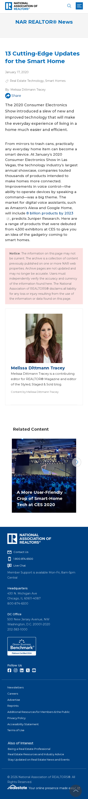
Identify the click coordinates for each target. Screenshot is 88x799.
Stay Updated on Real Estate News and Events (38, 759)
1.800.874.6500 (23, 558)
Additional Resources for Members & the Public (38, 711)
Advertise (13, 699)
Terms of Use (15, 730)
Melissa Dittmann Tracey (28, 89)
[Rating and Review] (21, 654)
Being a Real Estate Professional (29, 748)
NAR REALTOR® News (44, 22)
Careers (12, 693)
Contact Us (21, 552)
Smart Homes (55, 81)
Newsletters (15, 687)
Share (16, 96)
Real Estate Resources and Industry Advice (36, 754)
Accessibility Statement (23, 724)
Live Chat (20, 565)
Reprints (12, 705)
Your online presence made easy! (54, 788)
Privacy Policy (16, 718)
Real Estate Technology (27, 81)
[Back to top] (76, 791)
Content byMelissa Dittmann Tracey (35, 391)
